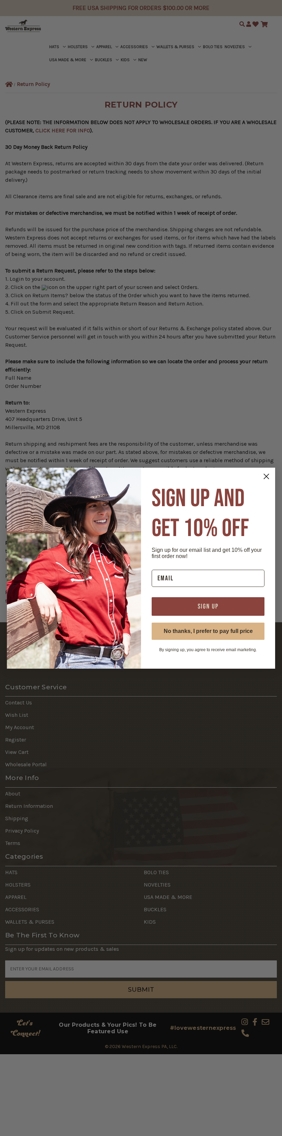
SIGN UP (208, 606)
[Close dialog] (266, 476)
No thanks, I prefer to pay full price (208, 631)
